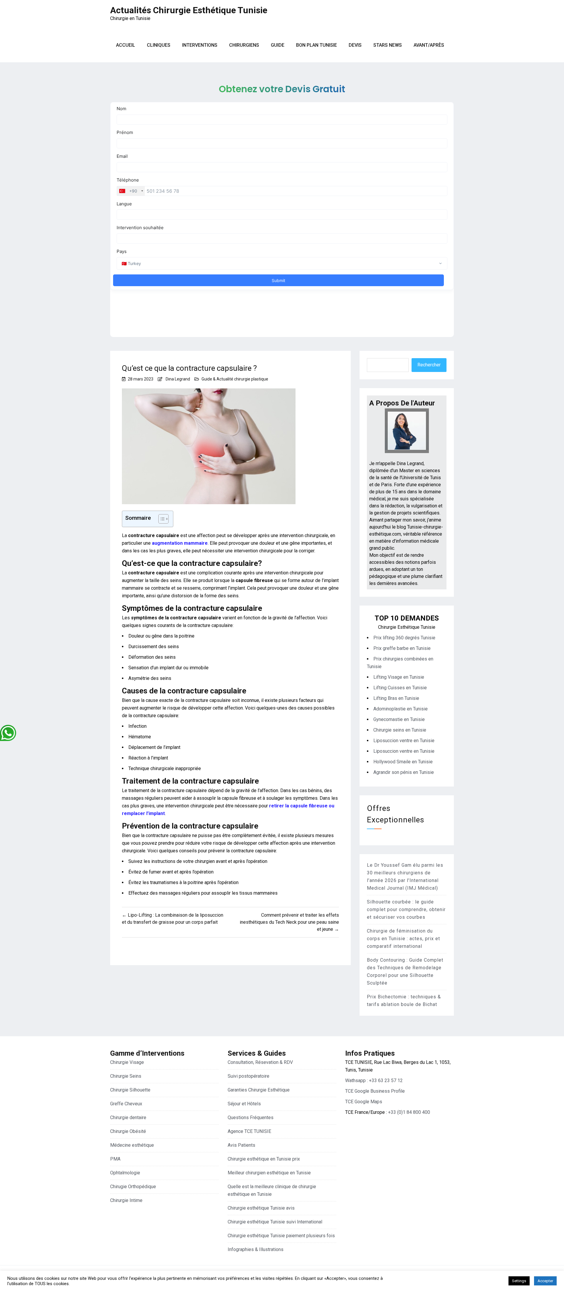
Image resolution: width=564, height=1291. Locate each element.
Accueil (125, 45)
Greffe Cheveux (126, 1103)
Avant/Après (429, 45)
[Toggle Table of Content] (160, 519)
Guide (277, 45)
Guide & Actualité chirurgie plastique (235, 379)
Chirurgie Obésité (128, 1131)
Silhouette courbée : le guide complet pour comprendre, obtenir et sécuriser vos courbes (406, 909)
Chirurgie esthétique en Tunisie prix (264, 1159)
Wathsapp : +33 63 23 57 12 (374, 1080)
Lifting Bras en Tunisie (396, 698)
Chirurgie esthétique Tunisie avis (261, 1208)
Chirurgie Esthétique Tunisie (406, 627)
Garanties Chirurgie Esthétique (259, 1090)
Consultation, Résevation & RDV (260, 1062)
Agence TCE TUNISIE (249, 1131)
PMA (115, 1159)
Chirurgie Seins (125, 1076)
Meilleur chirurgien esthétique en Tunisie (269, 1173)
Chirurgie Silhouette (130, 1090)
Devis (355, 45)
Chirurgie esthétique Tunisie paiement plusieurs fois (281, 1235)
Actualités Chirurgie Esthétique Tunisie (188, 10)
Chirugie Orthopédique (133, 1186)
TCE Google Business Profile (375, 1091)
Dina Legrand (178, 379)
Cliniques (158, 45)
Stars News (387, 45)
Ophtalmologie (125, 1173)
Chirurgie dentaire (128, 1117)
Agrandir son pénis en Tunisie (403, 772)
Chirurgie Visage (127, 1062)
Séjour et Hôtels (244, 1103)
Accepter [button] (545, 1281)
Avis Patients (241, 1145)
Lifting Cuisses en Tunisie (400, 687)
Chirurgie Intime (126, 1200)
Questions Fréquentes (250, 1117)
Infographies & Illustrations (255, 1249)
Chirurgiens (244, 45)
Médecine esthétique (132, 1145)
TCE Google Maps (363, 1101)
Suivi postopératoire (248, 1076)
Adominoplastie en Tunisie (400, 709)
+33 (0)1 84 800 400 (409, 1112)
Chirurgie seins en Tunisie (399, 730)
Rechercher (429, 365)
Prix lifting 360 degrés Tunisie (404, 638)
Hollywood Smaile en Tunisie (403, 761)
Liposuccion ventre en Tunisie (403, 740)
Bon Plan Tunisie (316, 45)
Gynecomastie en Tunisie (399, 719)
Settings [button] (519, 1281)
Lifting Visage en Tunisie (398, 677)
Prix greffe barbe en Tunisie (402, 648)
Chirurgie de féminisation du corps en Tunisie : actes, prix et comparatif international (403, 938)
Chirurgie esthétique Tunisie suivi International (275, 1222)
